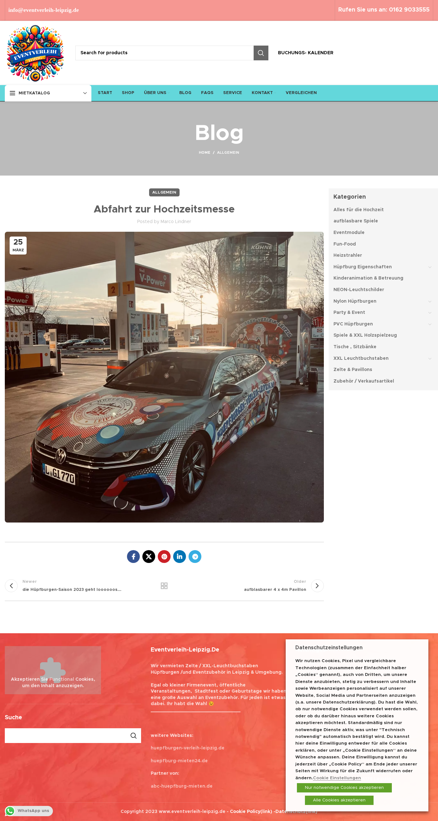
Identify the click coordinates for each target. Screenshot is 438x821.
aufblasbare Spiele (355, 221)
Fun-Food (344, 244)
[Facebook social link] (133, 556)
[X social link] (148, 556)
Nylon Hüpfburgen (354, 301)
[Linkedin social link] (179, 556)
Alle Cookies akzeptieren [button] (339, 800)
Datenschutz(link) (296, 811)
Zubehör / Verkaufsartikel (363, 381)
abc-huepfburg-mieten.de (182, 786)
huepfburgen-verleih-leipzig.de (187, 748)
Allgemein (228, 152)
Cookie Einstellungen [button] (337, 778)
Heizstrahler (347, 255)
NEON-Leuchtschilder (358, 290)
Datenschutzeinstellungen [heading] (329, 647)
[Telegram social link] (195, 556)
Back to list (164, 585)
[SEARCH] (261, 53)
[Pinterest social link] (164, 556)
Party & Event (349, 312)
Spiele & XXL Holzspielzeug (365, 335)
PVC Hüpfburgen (353, 324)
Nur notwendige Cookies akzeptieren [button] (344, 788)
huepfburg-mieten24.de (179, 761)
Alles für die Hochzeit (358, 210)
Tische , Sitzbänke (354, 347)
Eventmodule (349, 232)
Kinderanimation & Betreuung (368, 278)
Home (204, 152)
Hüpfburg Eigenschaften (362, 267)
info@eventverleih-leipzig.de (43, 10)
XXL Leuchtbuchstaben (361, 358)
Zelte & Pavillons (352, 369)
